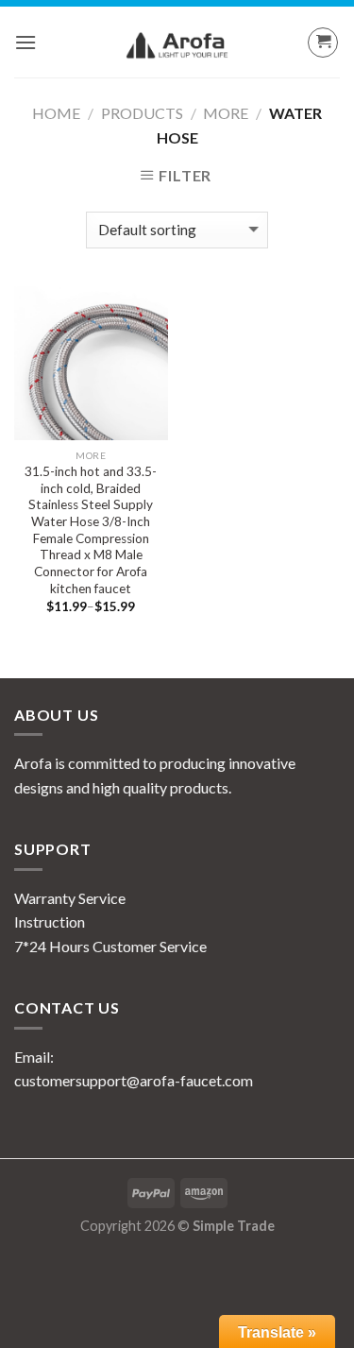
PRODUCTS (142, 113)
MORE (225, 113)
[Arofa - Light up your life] (177, 45)
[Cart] (323, 42)
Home (56, 113)
